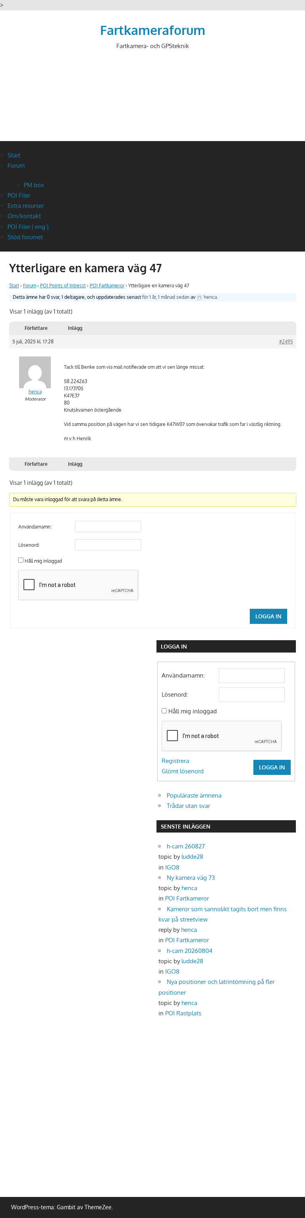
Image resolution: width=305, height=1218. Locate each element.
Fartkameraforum (152, 30)
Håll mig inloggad (43, 561)
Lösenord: (29, 545)
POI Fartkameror (107, 286)
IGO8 (172, 867)
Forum (16, 165)
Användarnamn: (35, 527)
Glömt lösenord (183, 771)
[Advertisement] (153, 102)
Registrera (175, 761)
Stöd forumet (25, 237)
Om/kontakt (24, 216)
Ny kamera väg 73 (191, 877)
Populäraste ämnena (194, 795)
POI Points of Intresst (63, 286)
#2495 (286, 342)
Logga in (268, 616)
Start (14, 155)
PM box (34, 185)
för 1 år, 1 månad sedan (165, 297)
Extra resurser (26, 205)
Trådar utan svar (188, 805)
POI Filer (19, 195)
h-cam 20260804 (189, 951)
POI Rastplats (183, 1013)
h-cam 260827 (186, 846)
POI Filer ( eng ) (28, 226)
